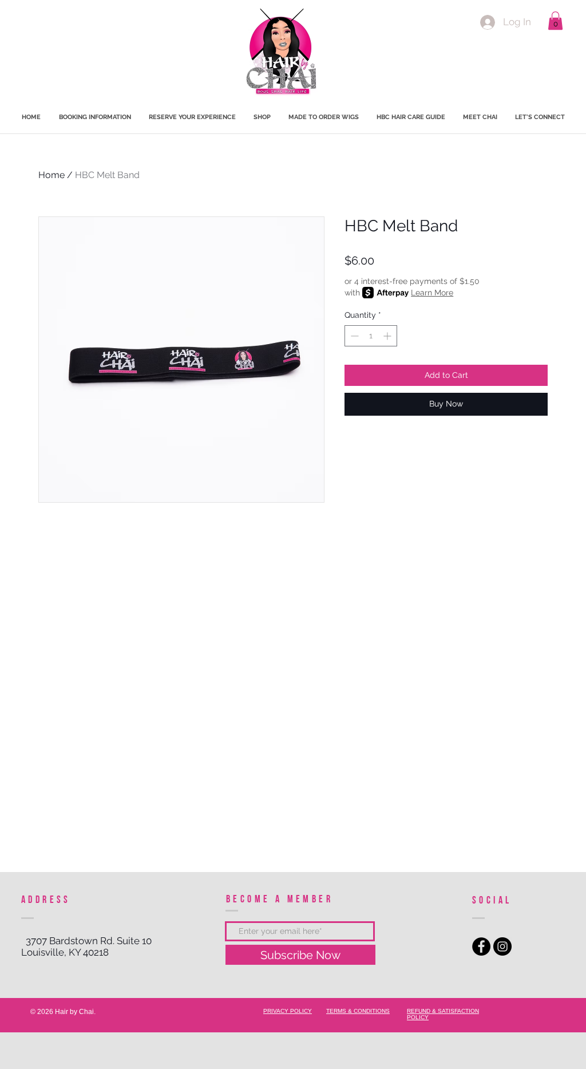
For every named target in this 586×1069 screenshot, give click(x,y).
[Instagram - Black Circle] (502, 946)
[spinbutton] (371, 336)
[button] (555, 20)
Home (51, 174)
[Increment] (388, 336)
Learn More (432, 292)
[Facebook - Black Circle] (481, 946)
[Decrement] (353, 336)
